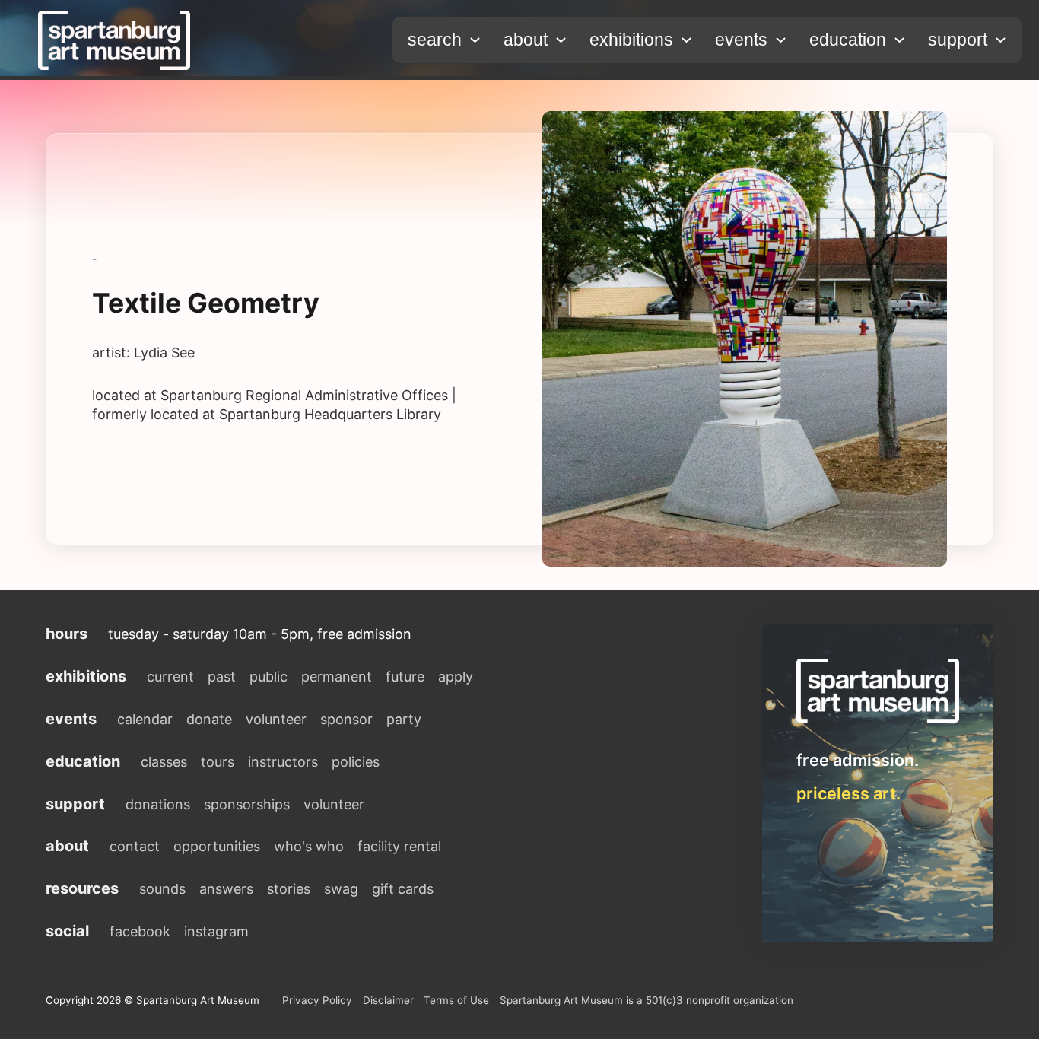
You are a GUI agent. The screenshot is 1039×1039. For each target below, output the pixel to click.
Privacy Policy (317, 1000)
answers (226, 889)
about (526, 39)
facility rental (399, 846)
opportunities (216, 846)
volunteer (276, 719)
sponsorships (247, 804)
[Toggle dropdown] (475, 40)
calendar (145, 719)
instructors (283, 762)
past (222, 677)
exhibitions (631, 39)
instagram (216, 931)
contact (135, 846)
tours (217, 762)
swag (341, 889)
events (741, 39)
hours (66, 633)
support (957, 39)
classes (164, 762)
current (170, 677)
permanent (336, 677)
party (403, 719)
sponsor (346, 719)
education (847, 39)
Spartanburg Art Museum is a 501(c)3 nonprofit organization (646, 1000)
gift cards (403, 889)
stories (288, 889)
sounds (162, 889)
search (435, 39)
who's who (309, 846)
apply (455, 677)
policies (356, 762)
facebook (140, 931)
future (405, 677)
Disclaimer (388, 1000)
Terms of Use (456, 1000)
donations (158, 804)
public (268, 677)
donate (209, 719)
